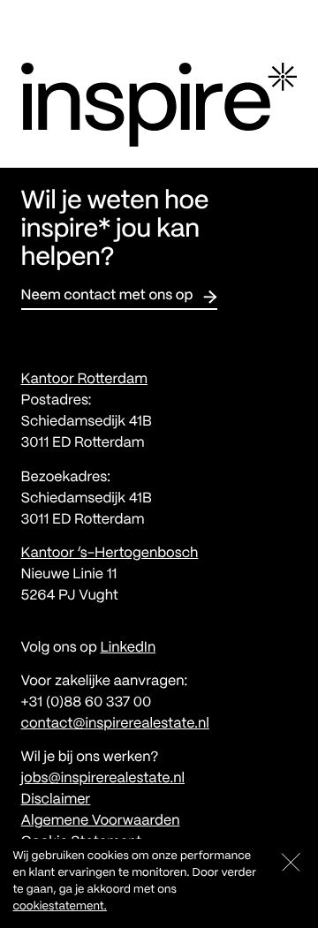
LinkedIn (127, 648)
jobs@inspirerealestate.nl (103, 779)
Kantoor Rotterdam (84, 380)
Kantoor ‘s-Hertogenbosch (110, 554)
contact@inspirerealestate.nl (115, 724)
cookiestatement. (59, 906)
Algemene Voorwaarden (100, 821)
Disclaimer (56, 800)
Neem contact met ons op (107, 296)
